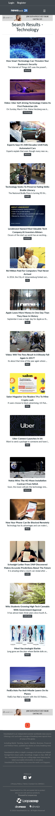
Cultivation (27, 616)
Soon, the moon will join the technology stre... (27, 487)
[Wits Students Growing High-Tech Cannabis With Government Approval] (27, 603)
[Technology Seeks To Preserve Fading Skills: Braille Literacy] (27, 183)
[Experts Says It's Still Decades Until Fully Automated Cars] (27, 141)
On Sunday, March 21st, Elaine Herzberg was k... (27, 109)
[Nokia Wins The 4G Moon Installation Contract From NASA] (27, 477)
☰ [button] (44, 11)
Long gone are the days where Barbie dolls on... (27, 652)
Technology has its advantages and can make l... (27, 526)
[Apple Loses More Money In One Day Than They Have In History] (27, 309)
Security (27, 70)
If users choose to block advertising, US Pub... (27, 403)
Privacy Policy (17, 784)
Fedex (27, 700)
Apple (27, 322)
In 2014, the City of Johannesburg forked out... (27, 277)
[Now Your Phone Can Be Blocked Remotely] (27, 519)
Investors (27, 238)
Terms (25, 784)
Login (11, 3)
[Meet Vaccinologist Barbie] (27, 645)
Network (27, 490)
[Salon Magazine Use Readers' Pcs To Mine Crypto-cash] (27, 393)
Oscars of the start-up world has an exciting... (27, 235)
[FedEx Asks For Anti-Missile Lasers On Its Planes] (27, 687)
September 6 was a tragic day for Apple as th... (27, 319)
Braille (27, 196)
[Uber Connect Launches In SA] (27, 435)
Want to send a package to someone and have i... (27, 442)
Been (27, 364)
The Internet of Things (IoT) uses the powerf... (27, 67)
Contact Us (33, 784)
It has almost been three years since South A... (27, 613)
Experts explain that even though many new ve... (27, 151)
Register (21, 3)
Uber (27, 445)
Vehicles (27, 154)
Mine (27, 406)
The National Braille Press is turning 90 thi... (27, 193)
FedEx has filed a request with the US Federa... (27, 697)
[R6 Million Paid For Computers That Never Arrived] (27, 267)
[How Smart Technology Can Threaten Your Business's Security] (27, 58)
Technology (27, 112)
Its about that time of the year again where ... (27, 361)
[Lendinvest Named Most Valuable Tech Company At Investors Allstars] (27, 225)
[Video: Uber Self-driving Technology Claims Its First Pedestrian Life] (27, 99)
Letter (27, 574)
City (27, 280)
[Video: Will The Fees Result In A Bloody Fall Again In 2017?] (27, 351)
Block (27, 528)
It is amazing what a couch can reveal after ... (27, 571)
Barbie (27, 654)
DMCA (40, 784)
